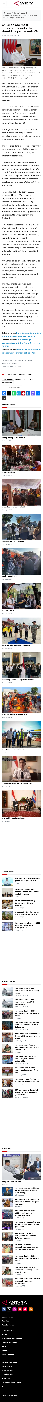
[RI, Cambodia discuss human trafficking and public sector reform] (21, 803)
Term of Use (7, 1366)
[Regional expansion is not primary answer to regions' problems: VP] (21, 423)
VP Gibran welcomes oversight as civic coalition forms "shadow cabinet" (19, 782)
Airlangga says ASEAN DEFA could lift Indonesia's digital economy (27, 1201)
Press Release (8, 1355)
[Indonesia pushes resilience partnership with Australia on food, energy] (7, 1191)
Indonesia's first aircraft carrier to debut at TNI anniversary (25, 1002)
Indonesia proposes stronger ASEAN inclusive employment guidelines (27, 1224)
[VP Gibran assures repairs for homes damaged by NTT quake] (21, 527)
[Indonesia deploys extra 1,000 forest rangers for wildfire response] (7, 1214)
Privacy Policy (8, 1370)
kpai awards (14, 387)
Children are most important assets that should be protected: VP (20, 16)
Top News (6, 1148)
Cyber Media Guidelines (12, 1382)
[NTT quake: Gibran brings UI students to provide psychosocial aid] (21, 492)
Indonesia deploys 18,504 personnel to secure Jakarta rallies (27, 1013)
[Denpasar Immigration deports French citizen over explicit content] (7, 893)
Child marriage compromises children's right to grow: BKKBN (21, 343)
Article (5, 1347)
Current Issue (19, 13)
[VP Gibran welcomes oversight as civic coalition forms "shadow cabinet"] (21, 769)
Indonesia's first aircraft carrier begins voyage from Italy (26, 1070)
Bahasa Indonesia (9, 1362)
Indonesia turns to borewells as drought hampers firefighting (27, 1281)
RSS (3, 1386)
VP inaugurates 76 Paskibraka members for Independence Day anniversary (20, 678)
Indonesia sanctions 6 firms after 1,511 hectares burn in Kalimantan (27, 1024)
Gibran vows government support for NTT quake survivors (21, 574)
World (4, 1335)
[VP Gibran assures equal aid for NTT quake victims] (21, 458)
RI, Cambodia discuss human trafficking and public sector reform (20, 816)
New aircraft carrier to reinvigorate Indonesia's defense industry (25, 1235)
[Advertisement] (21, 846)
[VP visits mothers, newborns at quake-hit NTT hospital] (21, 596)
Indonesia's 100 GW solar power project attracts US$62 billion (25, 1058)
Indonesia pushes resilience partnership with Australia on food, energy (27, 1190)
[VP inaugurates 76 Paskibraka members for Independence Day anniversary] (21, 665)
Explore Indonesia (9, 1343)
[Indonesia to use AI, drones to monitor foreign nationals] (7, 1082)
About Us (6, 1378)
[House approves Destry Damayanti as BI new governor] (7, 904)
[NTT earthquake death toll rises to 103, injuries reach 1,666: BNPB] (7, 1093)
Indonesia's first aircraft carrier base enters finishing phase (27, 990)
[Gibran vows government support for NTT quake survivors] (21, 561)
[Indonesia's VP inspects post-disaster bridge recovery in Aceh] (21, 734)
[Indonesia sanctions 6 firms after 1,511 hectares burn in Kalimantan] (7, 1026)
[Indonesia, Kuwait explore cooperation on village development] (21, 1167)
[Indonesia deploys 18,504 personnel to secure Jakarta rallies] (7, 1014)
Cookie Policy (8, 1374)
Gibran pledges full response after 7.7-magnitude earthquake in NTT (19, 713)
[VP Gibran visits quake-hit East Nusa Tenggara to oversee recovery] (21, 630)
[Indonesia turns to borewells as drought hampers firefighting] (7, 1282)
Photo (4, 1351)
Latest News (8, 871)
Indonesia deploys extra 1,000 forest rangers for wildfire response (25, 1213)
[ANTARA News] (24, 3)
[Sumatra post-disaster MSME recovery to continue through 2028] (7, 926)
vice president (26, 375)
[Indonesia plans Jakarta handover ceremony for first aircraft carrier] (7, 1048)
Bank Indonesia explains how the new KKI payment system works (27, 1036)
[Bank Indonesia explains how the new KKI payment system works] (7, 1037)
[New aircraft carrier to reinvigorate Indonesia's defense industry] (7, 1237)
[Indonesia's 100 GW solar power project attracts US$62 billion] (7, 1060)
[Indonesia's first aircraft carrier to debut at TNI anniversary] (7, 1003)
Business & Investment (12, 1339)
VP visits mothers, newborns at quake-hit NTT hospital (21, 609)
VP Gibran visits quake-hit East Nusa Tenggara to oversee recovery (18, 644)
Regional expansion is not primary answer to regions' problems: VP (21, 436)
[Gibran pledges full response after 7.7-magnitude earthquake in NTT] (21, 700)
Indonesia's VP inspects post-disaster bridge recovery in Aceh (19, 747)
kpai (5, 387)
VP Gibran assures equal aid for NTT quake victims (18, 471)
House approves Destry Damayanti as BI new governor (25, 903)
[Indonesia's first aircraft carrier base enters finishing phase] (7, 991)
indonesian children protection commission (17, 381)
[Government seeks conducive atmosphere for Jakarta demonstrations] (7, 1248)
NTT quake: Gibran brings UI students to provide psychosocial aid (20, 505)
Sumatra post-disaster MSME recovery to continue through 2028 (27, 925)
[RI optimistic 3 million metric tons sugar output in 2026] (7, 915)
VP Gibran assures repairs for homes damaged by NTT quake (19, 540)
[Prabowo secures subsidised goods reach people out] (7, 882)
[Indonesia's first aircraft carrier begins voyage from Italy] (7, 1071)
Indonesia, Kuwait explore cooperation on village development (21, 1180)
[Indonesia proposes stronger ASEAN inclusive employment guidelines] (7, 1225)
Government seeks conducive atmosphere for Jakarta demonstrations (26, 1247)
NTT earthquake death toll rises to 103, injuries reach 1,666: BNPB (26, 1092)
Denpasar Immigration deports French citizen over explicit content (27, 891)
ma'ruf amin (11, 375)
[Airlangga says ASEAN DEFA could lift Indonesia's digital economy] (7, 1203)
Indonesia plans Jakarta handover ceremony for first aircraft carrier (27, 1047)
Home (8, 13)
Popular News (8, 981)
